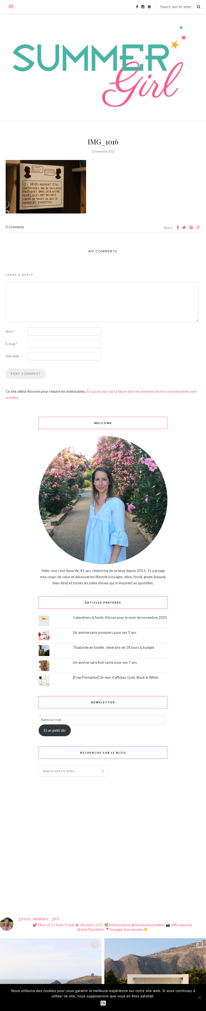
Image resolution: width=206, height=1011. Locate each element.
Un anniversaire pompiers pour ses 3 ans (104, 632)
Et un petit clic (54, 730)
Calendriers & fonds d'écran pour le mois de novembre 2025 (120, 617)
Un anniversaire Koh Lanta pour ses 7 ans (105, 662)
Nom (10, 331)
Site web (12, 356)
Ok (103, 1003)
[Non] (199, 997)
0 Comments (15, 227)
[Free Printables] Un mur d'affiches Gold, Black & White (115, 677)
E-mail (11, 344)
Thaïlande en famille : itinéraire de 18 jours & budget (113, 647)
